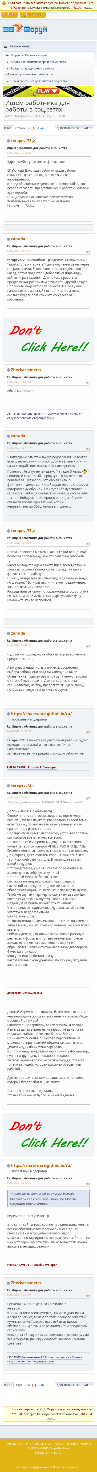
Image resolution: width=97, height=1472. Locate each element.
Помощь (10, 1443)
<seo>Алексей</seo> (37, 74)
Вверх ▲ (86, 1443)
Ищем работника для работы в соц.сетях (37, 148)
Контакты (25, 1443)
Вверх (8, 1385)
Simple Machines (59, 1448)
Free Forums (55, 1453)
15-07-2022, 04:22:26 (19, 1183)
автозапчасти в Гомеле (66, 414)
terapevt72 (21, 140)
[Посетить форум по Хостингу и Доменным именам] (48, 356)
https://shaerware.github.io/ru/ (41, 713)
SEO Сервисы (42, 1443)
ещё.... (88, 7)
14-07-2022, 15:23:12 (19, 448)
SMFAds (39, 1453)
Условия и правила (66, 1443)
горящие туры (44, 418)
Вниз (8, 128)
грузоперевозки (20, 418)
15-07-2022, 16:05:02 (19, 1295)
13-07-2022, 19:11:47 (19, 251)
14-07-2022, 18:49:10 (19, 645)
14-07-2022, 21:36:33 (19, 731)
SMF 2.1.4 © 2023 (38, 1448)
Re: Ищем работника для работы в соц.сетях (39, 246)
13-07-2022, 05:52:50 (19, 152)
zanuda (18, 238)
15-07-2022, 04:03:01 (19, 797)
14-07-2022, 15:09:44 (19, 382)
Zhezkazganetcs (26, 369)
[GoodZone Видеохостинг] (48, 96)
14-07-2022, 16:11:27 (19, 542)
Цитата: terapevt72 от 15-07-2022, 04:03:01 (44, 1194)
